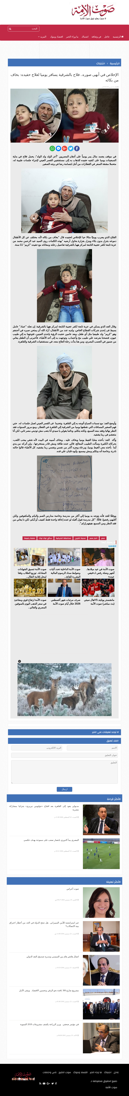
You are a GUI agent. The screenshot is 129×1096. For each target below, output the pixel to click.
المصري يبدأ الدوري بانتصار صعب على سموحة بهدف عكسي (51, 840)
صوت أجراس (73, 889)
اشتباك (84, 36)
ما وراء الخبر (72, 36)
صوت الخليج (65, 1072)
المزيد (43, 36)
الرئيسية (117, 36)
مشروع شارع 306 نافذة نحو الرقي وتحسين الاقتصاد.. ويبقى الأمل (49, 990)
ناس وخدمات (49, 1072)
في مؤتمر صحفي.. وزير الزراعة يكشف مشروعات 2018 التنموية (49, 1024)
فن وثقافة (96, 36)
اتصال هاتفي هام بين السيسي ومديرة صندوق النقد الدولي (52, 956)
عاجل (107, 36)
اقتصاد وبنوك (56, 36)
